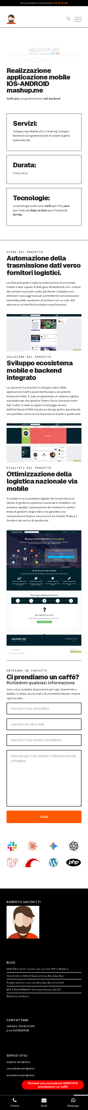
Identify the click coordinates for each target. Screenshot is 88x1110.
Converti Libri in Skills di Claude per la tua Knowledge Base (35, 975)
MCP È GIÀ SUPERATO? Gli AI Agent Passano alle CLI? (34, 989)
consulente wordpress (21, 1068)
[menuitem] (66, 19)
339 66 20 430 (61, 3)
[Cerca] (66, 19)
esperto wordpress (18, 1062)
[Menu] (75, 19)
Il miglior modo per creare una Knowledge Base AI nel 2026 (35, 982)
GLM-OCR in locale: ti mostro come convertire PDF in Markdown (38, 968)
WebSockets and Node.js (18, 996)
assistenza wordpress (20, 1075)
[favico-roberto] (36, 19)
